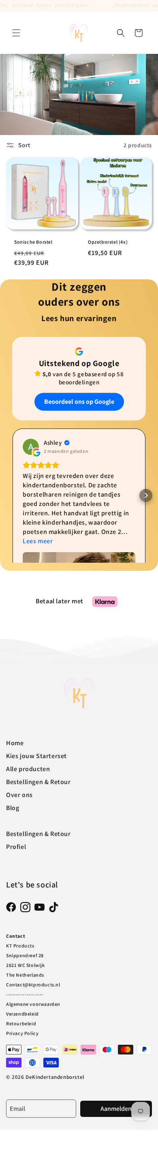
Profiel (16, 846)
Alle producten (28, 769)
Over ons (19, 795)
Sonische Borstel (33, 242)
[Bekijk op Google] (31, 447)
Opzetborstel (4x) (108, 242)
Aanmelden (116, 1108)
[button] (16, 33)
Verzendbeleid (22, 1014)
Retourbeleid (21, 1023)
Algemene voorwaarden (33, 1004)
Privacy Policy (22, 1033)
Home (14, 743)
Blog (12, 808)
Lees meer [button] (38, 541)
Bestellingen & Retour (38, 782)
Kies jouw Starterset (36, 756)
